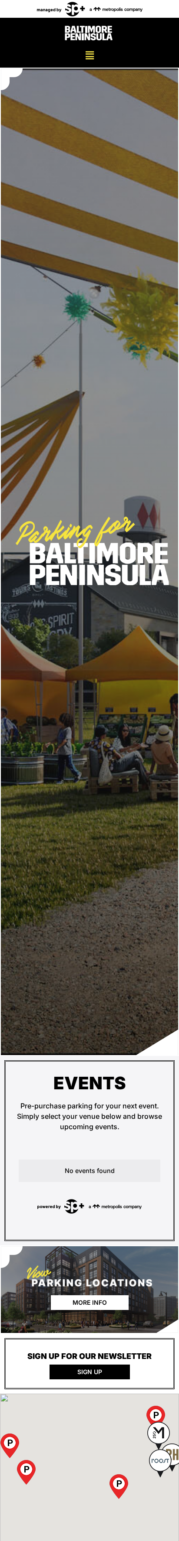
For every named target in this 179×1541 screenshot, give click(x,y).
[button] (89, 55)
